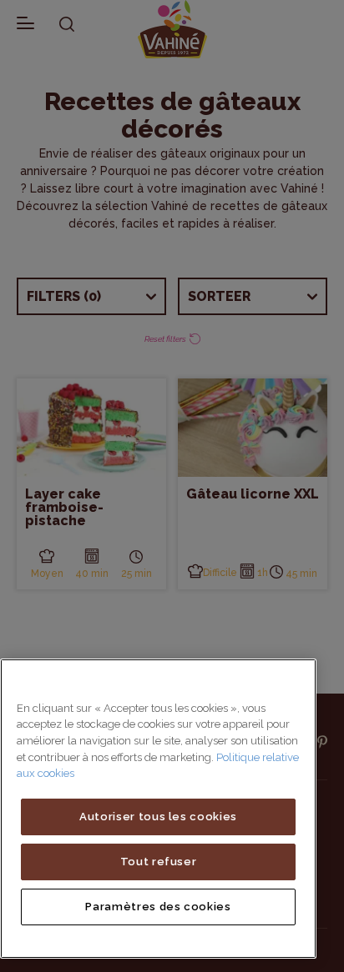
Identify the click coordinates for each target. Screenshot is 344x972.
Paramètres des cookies (157, 906)
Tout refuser (158, 861)
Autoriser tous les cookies (158, 816)
